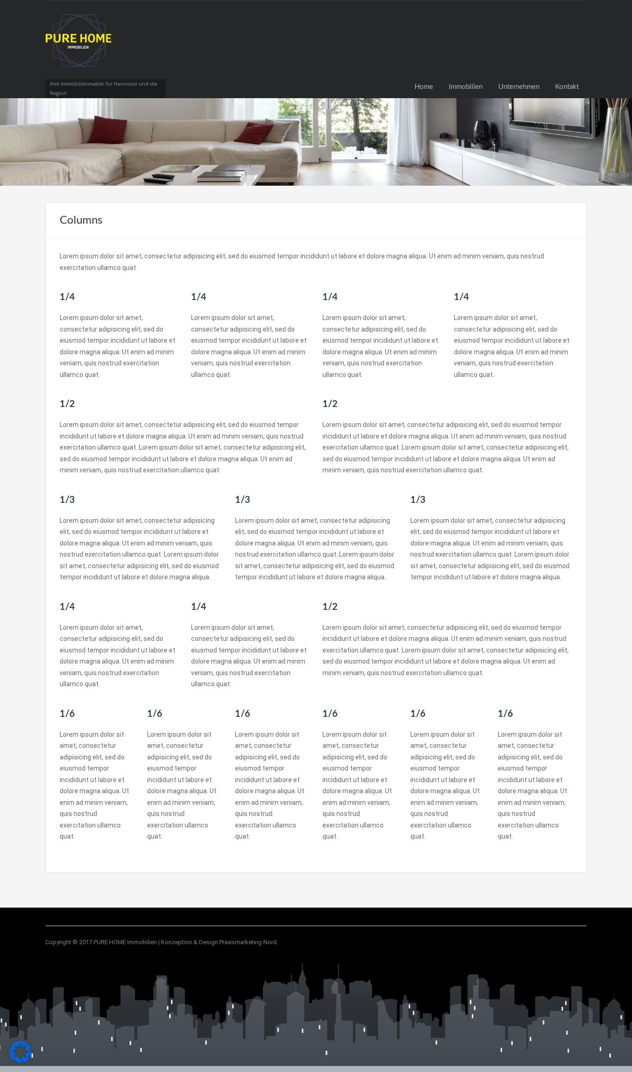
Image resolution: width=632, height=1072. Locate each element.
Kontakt (567, 86)
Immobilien (466, 86)
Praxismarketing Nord (248, 942)
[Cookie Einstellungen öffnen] (20, 1060)
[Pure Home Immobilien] (80, 49)
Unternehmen (518, 86)
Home (424, 86)
